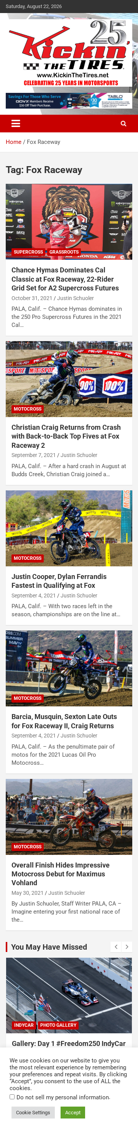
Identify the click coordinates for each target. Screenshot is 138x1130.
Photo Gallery (58, 1025)
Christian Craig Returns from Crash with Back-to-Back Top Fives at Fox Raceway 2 (66, 436)
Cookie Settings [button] (33, 1112)
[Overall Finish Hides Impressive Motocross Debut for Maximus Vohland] (69, 817)
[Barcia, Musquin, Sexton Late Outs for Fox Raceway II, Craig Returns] (69, 668)
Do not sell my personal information (62, 1097)
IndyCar (24, 1025)
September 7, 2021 (34, 455)
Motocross (27, 409)
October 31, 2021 (32, 298)
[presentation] (115, 947)
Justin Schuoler (75, 298)
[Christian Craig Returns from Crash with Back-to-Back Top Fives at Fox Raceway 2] (69, 379)
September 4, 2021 (34, 595)
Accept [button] (72, 1112)
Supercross (28, 252)
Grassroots (64, 252)
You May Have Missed (49, 947)
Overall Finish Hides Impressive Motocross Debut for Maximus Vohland (61, 874)
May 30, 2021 (28, 893)
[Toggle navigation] (16, 123)
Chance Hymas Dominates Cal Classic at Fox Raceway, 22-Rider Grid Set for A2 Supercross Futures (65, 279)
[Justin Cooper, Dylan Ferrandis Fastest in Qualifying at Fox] (69, 528)
